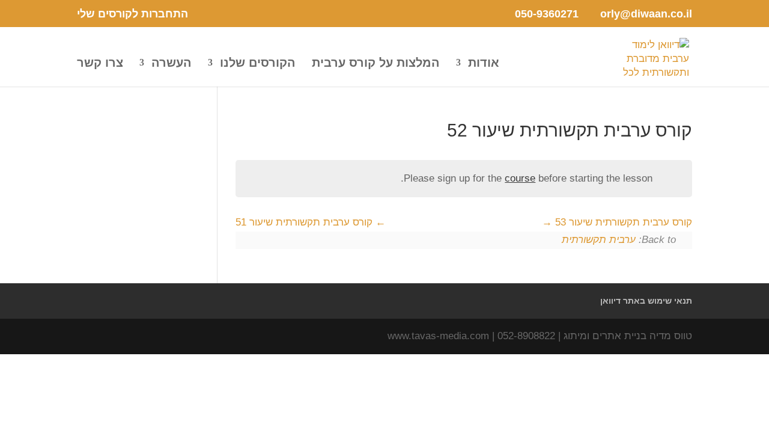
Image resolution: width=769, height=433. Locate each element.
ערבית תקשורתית (599, 239)
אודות (483, 63)
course (520, 178)
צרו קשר (100, 63)
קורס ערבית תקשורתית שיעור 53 (622, 222)
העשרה (171, 63)
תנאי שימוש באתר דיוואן (646, 301)
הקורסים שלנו (258, 63)
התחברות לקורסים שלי (132, 14)
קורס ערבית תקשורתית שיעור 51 (305, 222)
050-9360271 (547, 14)
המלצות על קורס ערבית (376, 63)
